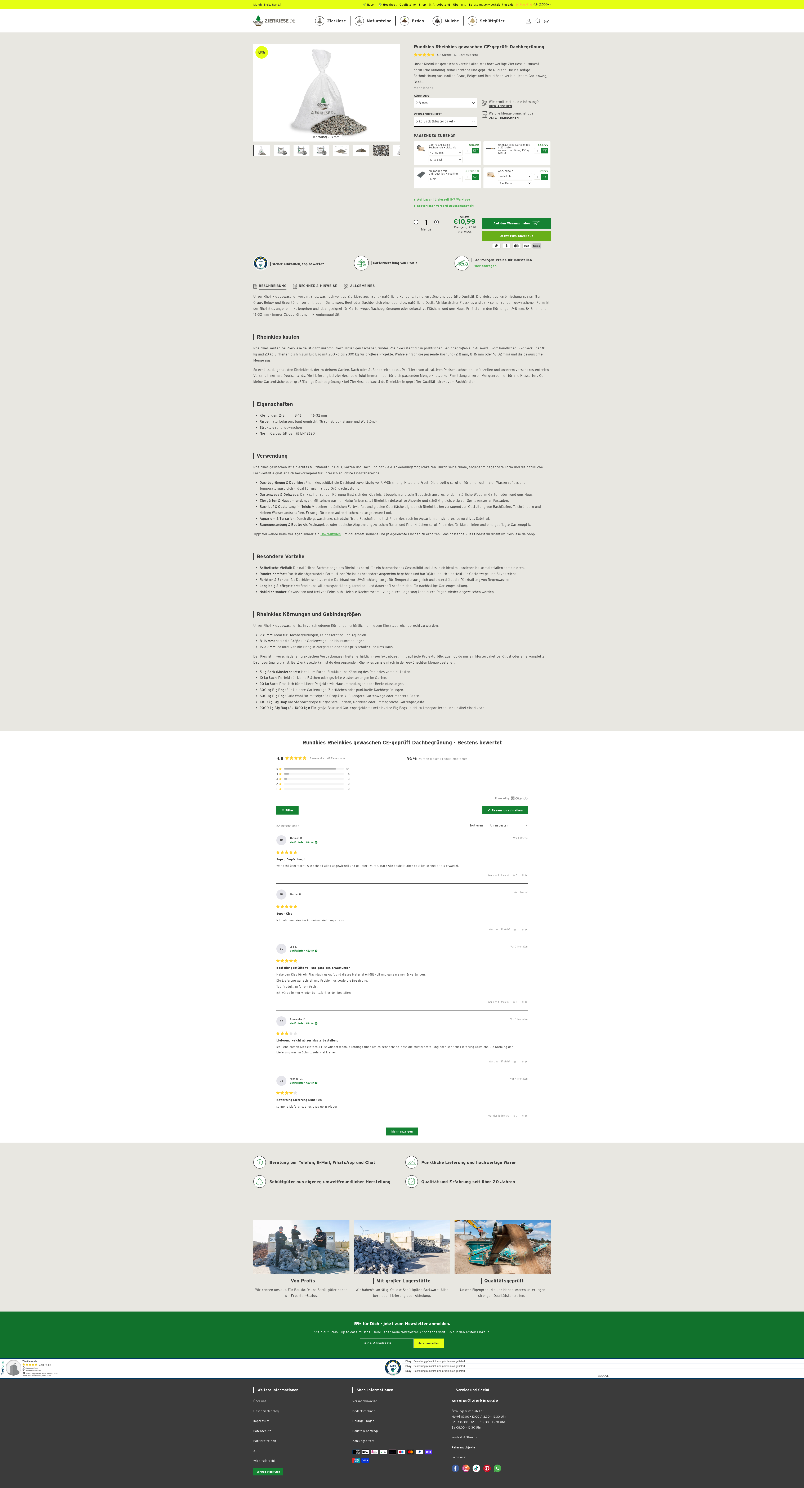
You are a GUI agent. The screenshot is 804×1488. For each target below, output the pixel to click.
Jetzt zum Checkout (516, 236)
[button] (446, 54)
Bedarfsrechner (363, 1411)
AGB (256, 1451)
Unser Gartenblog (266, 1411)
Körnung (422, 95)
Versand (442, 205)
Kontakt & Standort (465, 1437)
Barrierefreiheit (264, 1441)
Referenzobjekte (463, 1447)
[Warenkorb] (547, 21)
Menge (426, 229)
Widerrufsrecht (264, 1460)
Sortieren (476, 825)
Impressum (261, 1421)
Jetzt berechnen (504, 117)
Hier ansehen (500, 106)
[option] (326, 93)
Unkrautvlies (331, 534)
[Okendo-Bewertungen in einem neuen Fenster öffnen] (511, 798)
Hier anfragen (484, 266)
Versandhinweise (364, 1401)
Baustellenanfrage (365, 1431)
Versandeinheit (428, 114)
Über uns (259, 1401)
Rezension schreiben (509, 811)
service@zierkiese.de (498, 4)
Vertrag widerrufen (268, 1471)
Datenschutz (262, 1431)
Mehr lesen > (424, 88)
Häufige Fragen (363, 1421)
